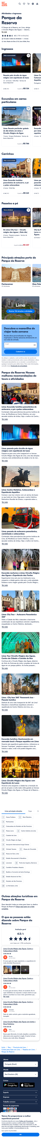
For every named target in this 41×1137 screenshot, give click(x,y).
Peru (9, 1047)
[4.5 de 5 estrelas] (8, 35)
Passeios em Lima (29, 1050)
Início (3, 1047)
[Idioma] (32, 3)
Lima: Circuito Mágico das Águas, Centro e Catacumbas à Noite (18, 950)
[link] (16, 72)
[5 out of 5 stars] (20, 954)
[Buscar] (19, 3)
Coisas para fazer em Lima (11, 1050)
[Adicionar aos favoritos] (28, 55)
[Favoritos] (24, 4)
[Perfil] (37, 4)
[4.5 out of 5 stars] (20, 938)
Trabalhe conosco (9, 1102)
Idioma (5, 1059)
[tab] (13, 811)
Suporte (6, 1092)
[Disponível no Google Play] (10, 1085)
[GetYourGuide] (4, 4)
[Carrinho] (28, 4)
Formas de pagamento (11, 1106)
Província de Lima (19, 1047)
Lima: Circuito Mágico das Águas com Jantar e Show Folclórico (19, 1023)
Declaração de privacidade (19, 366)
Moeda (5, 1070)
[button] (16, 72)
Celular (5, 1081)
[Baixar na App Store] (27, 1085)
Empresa (6, 1097)
